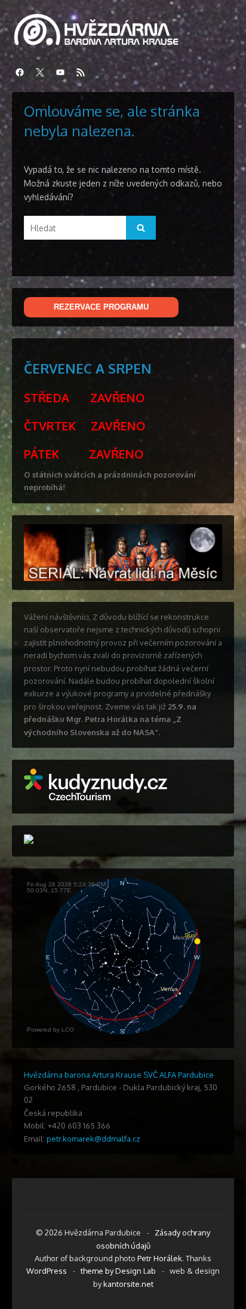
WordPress (46, 1271)
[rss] (80, 72)
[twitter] (40, 72)
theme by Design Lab (118, 1271)
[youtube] (60, 72)
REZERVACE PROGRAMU (101, 306)
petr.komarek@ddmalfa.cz (93, 1138)
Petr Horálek (159, 1258)
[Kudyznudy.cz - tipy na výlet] (95, 797)
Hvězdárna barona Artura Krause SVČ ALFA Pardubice (119, 1074)
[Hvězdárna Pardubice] (101, 43)
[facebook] (19, 72)
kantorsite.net (128, 1284)
